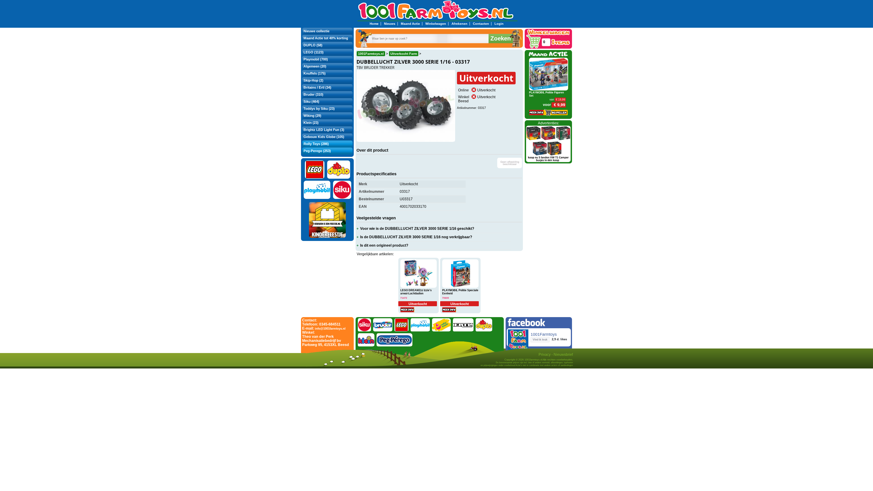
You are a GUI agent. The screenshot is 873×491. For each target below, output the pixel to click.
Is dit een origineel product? (384, 245)
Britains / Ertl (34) (317, 87)
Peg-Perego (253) (317, 151)
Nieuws (389, 23)
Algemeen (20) (315, 66)
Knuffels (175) (315, 73)
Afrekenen (459, 23)
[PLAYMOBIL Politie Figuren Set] (548, 74)
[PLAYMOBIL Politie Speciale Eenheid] (460, 273)
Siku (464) (311, 101)
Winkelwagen (435, 23)
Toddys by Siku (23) (319, 108)
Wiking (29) (312, 116)
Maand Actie (410, 23)
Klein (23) (311, 123)
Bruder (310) (313, 94)
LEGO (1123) (314, 52)
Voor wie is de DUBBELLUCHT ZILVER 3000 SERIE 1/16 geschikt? (417, 228)
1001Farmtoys (544, 334)
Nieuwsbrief (563, 354)
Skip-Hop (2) (313, 80)
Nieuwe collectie (316, 31)
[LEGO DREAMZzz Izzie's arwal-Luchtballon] (418, 273)
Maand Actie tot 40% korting (326, 38)
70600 (445, 298)
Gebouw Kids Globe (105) (324, 137)
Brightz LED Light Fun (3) (324, 130)
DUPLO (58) (313, 45)
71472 (403, 298)
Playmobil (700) (316, 59)
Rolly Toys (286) (316, 144)
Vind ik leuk (540, 339)
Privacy (545, 354)
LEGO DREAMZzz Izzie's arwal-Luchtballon (416, 292)
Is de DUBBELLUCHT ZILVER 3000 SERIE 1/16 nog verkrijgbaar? (416, 237)
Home (374, 23)
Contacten (481, 23)
